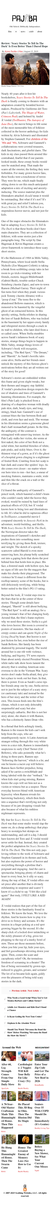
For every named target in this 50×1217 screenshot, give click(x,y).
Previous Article (19, 990)
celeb (31, 31)
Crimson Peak (9, 116)
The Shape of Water (33, 112)
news (23, 31)
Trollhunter (19, 120)
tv (16, 31)
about (39, 31)
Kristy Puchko (11, 51)
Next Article (33, 990)
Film (21, 51)
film (9, 31)
